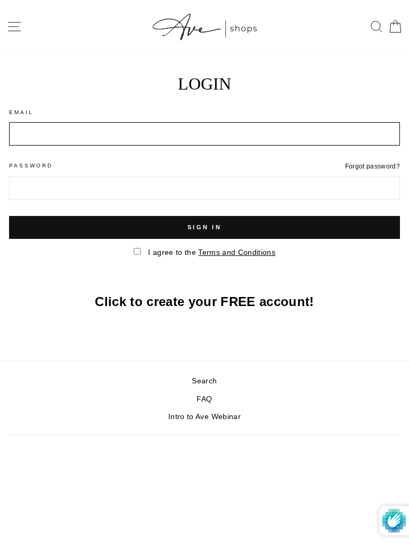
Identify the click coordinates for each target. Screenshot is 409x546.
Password (31, 165)
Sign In (204, 227)
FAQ (204, 399)
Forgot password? (372, 166)
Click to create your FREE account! (204, 301)
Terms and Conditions (236, 252)
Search (204, 381)
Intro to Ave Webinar (204, 417)
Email (21, 112)
